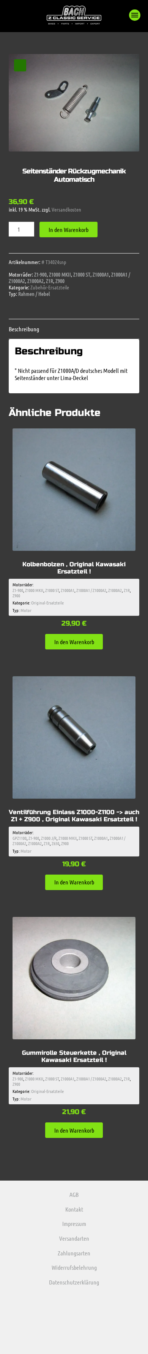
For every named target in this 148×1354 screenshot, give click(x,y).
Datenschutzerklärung (74, 1282)
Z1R (49, 280)
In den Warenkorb (68, 229)
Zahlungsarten (74, 1253)
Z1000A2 (35, 280)
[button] (134, 15)
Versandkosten (66, 209)
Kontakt (74, 1209)
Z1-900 (40, 274)
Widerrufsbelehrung (74, 1267)
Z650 (55, 843)
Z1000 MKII (60, 274)
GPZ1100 (20, 838)
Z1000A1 (101, 274)
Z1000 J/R (49, 838)
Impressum (74, 1223)
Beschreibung (24, 328)
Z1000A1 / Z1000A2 (91, 590)
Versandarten (74, 1238)
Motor (25, 610)
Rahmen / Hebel (34, 293)
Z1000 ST (81, 274)
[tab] (74, 329)
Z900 (60, 280)
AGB (74, 1194)
